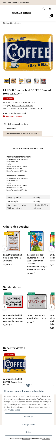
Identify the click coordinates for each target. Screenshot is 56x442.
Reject (29, 432)
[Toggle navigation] (4, 12)
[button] (44, 9)
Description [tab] (11, 128)
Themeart (26, 438)
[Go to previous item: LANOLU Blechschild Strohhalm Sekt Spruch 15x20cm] (44, 23)
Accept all (28, 416)
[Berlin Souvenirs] (21, 13)
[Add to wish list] (4, 124)
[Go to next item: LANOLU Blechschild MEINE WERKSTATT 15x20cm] (50, 23)
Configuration (28, 424)
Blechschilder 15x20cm (22, 105)
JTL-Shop (46, 438)
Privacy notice (14, 410)
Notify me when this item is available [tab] (22, 133)
